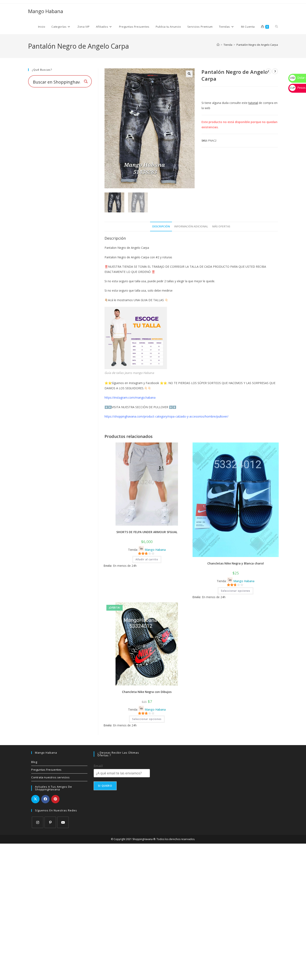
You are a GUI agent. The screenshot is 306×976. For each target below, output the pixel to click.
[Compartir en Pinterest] (55, 799)
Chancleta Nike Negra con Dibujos (147, 692)
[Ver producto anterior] (268, 71)
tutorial (253, 103)
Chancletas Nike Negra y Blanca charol (235, 563)
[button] (189, 73)
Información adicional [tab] (191, 226)
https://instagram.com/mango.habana (129, 397)
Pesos (298, 88)
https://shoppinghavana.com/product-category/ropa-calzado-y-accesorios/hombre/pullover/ (166, 416)
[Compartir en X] (35, 799)
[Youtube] (63, 822)
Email (98, 766)
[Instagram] (37, 822)
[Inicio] (218, 45)
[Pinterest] (50, 822)
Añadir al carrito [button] (147, 559)
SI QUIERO (105, 785)
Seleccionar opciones (235, 591)
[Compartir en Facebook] (45, 799)
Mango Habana (45, 11)
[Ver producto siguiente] (275, 71)
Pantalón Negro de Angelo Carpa (257, 45)
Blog (34, 762)
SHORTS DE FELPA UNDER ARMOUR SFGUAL (146, 532)
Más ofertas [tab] (221, 226)
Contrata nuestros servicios (50, 777)
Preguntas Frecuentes (46, 769)
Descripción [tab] (161, 226)
